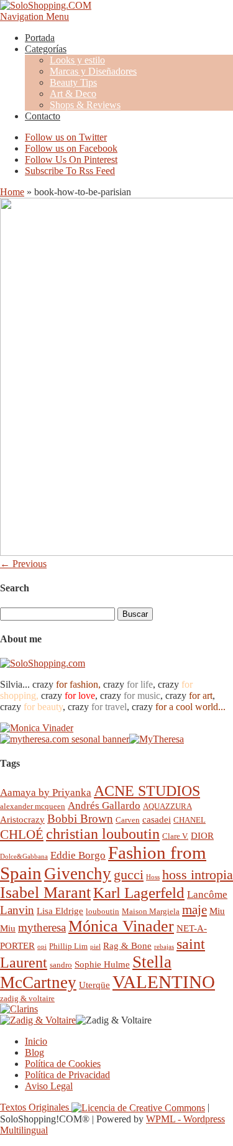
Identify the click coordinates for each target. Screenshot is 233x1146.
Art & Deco (73, 93)
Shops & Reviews (85, 104)
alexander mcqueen (32, 806)
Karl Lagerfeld (139, 892)
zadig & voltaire (27, 998)
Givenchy (77, 873)
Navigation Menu (34, 16)
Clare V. (175, 836)
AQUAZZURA (167, 806)
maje (194, 909)
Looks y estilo (77, 60)
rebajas (164, 946)
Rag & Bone (127, 945)
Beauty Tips (73, 82)
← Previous (23, 563)
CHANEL (189, 820)
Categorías (45, 49)
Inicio (36, 1041)
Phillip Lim (68, 946)
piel (95, 946)
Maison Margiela (151, 911)
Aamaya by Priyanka (45, 792)
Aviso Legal (49, 1086)
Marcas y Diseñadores (93, 71)
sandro (61, 964)
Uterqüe (94, 984)
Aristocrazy (22, 819)
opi (42, 946)
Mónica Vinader (121, 926)
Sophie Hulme (102, 964)
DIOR (202, 835)
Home (12, 192)
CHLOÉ (21, 834)
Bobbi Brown (80, 818)
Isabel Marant (45, 893)
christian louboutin (103, 834)
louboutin (102, 911)
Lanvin (17, 910)
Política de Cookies (63, 1063)
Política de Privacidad (67, 1075)
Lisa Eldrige (60, 910)
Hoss (153, 877)
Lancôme (207, 894)
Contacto (42, 116)
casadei (156, 819)
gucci (129, 874)
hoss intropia (197, 874)
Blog (34, 1052)
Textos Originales (35, 1107)
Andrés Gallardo (104, 805)
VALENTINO (163, 982)
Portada (40, 37)
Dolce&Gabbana (24, 856)
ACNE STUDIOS (147, 791)
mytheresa (42, 927)
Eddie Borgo (78, 855)
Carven (128, 820)
